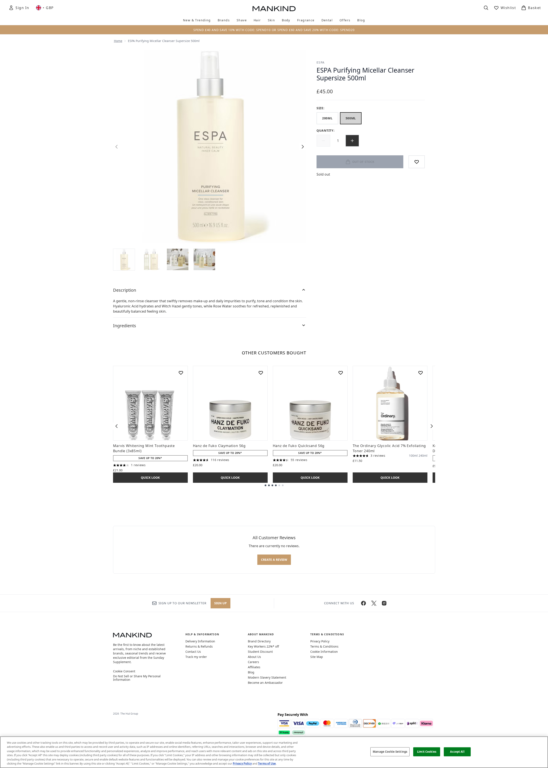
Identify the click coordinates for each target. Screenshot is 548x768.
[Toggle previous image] (116, 146)
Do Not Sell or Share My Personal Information (137, 678)
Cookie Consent (124, 671)
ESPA (321, 62)
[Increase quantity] (352, 141)
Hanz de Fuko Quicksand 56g (299, 445)
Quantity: (325, 130)
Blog (251, 672)
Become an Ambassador (265, 683)
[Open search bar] (486, 7)
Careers (253, 662)
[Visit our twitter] (374, 603)
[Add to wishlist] (416, 161)
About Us (254, 657)
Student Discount (260, 652)
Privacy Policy (319, 641)
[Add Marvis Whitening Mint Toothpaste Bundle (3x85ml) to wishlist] (181, 373)
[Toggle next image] (302, 146)
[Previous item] (116, 426)
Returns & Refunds (199, 646)
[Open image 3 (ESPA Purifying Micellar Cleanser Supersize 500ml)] (177, 259)
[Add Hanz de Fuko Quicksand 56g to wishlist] (340, 373)
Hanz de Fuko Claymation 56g (219, 445)
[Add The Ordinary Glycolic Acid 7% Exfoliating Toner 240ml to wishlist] (420, 373)
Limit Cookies (426, 752)
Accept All (457, 752)
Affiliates (254, 667)
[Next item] (431, 426)
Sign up (220, 603)
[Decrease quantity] (323, 141)
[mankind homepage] (274, 8)
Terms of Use (267, 763)
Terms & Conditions (324, 646)
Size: (320, 108)
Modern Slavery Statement (267, 677)
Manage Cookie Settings (390, 752)
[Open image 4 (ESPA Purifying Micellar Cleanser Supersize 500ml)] (204, 259)
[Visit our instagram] (384, 603)
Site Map (316, 657)
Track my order (196, 657)
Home (118, 41)
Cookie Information (324, 652)
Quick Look (150, 477)
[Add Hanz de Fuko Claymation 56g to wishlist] (261, 373)
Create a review (274, 560)
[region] (274, 752)
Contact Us (193, 652)
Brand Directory (259, 641)
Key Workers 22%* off (263, 646)
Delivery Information (200, 641)
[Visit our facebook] (363, 603)
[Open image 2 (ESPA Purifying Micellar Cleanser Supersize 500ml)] (151, 259)
